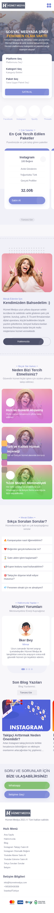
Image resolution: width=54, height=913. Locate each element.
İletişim (7, 867)
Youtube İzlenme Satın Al (15, 859)
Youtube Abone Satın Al (15, 855)
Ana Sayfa (9, 834)
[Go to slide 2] (27, 669)
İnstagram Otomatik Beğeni (17, 851)
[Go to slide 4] (32, 669)
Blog (6, 843)
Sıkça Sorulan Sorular (14, 863)
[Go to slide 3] (29, 669)
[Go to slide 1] (23, 669)
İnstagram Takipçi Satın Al (16, 847)
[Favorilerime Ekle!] (43, 159)
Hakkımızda (23, 341)
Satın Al (27, 92)
